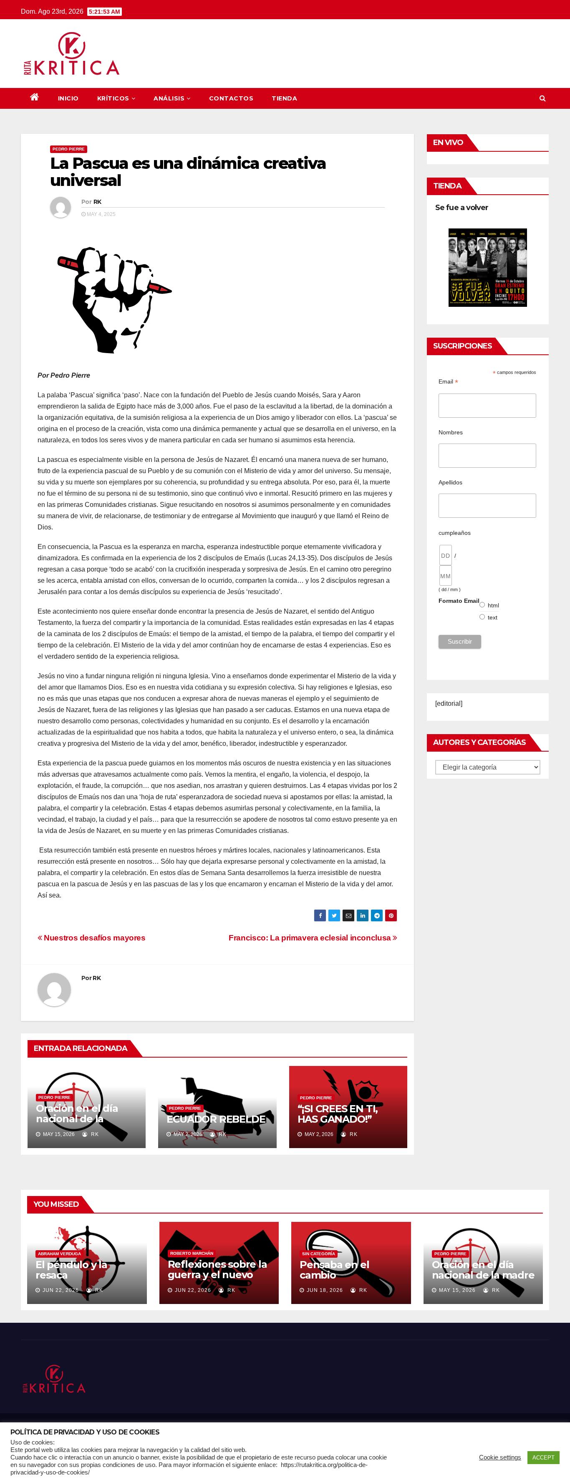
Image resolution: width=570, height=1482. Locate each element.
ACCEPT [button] (543, 1457)
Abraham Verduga (59, 1253)
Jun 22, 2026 (61, 1290)
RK (97, 202)
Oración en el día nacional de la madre (77, 1118)
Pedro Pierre (69, 149)
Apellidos (450, 482)
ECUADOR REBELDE (215, 1119)
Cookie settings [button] (500, 1457)
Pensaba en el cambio (334, 1270)
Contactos (231, 98)
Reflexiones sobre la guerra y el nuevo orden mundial (217, 1274)
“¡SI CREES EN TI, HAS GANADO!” (338, 1114)
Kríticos (113, 98)
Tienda (284, 98)
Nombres (451, 432)
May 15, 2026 (457, 1290)
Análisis (169, 98)
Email (448, 382)
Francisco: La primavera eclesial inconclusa (311, 937)
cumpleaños (455, 532)
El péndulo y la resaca (71, 1270)
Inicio (68, 98)
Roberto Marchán (191, 1253)
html (493, 605)
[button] (543, 98)
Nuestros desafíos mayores (94, 937)
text (493, 617)
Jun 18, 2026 (325, 1290)
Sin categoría (318, 1253)
